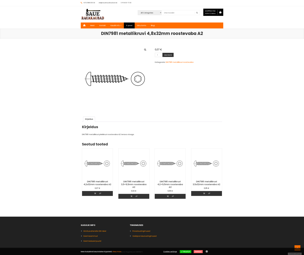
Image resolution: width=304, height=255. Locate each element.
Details (100, 193)
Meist (92, 25)
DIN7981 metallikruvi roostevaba (179, 62)
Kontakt (102, 25)
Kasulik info (115, 25)
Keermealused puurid (92, 241)
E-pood (129, 25)
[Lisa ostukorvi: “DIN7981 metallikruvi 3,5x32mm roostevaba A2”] (204, 193)
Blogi (153, 25)
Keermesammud (90, 236)
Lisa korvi (168, 55)
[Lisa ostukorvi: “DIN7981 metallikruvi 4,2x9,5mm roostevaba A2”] (168, 196)
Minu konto (141, 25)
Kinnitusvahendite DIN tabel (94, 231)
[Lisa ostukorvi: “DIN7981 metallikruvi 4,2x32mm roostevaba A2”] (95, 193)
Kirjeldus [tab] (89, 119)
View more (116, 251)
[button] (145, 50)
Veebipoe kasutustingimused (144, 236)
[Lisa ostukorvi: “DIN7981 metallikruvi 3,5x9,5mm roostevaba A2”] (131, 196)
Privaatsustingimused (141, 231)
